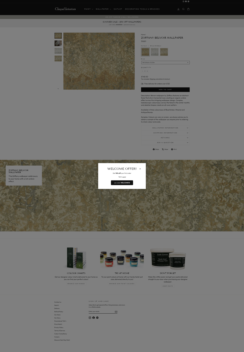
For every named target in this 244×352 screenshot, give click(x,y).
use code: (122, 183)
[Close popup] (140, 169)
